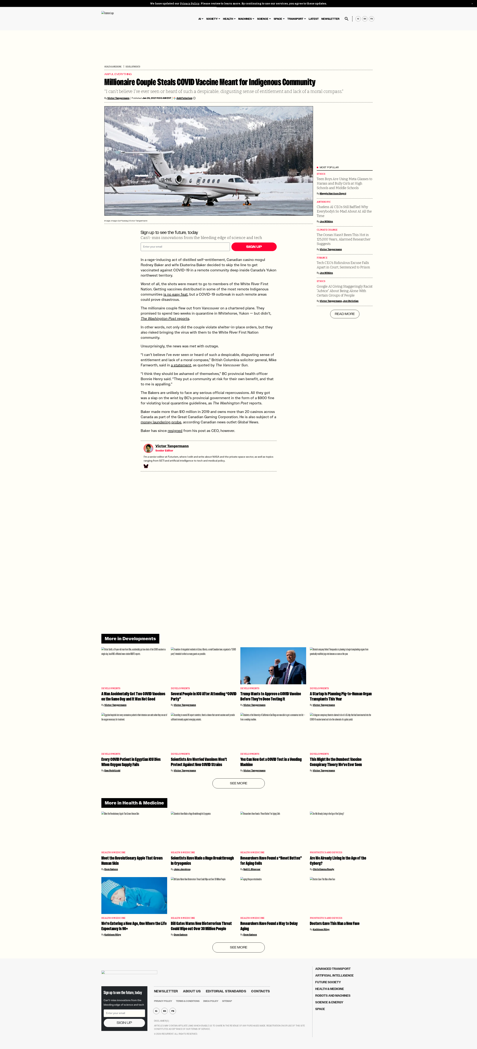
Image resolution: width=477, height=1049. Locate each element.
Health (228, 18)
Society (212, 18)
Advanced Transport (333, 969)
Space (278, 18)
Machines (245, 18)
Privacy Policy (189, 3)
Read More (345, 314)
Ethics (321, 174)
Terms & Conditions (188, 1001)
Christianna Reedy (323, 869)
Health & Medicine (112, 66)
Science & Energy (329, 1002)
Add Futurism (184, 98)
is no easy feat (175, 294)
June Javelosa (182, 869)
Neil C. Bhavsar (251, 869)
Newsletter (330, 18)
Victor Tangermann (118, 98)
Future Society (328, 982)
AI (199, 18)
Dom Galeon (111, 869)
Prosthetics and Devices (326, 852)
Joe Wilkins (326, 221)
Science (262, 18)
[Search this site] (346, 19)
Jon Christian (351, 301)
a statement (181, 365)
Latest (314, 18)
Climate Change (327, 230)
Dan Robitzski (112, 770)
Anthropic (324, 202)
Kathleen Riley (112, 934)
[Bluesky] (146, 466)
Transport (295, 18)
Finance (322, 258)
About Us (192, 991)
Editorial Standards (226, 991)
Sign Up (254, 247)
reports (165, 318)
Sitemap (227, 1001)
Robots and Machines (332, 995)
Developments (133, 66)
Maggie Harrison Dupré (333, 193)
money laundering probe (161, 422)
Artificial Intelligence (334, 975)
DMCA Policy (210, 1001)
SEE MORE (238, 783)
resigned (175, 430)
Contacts (260, 991)
